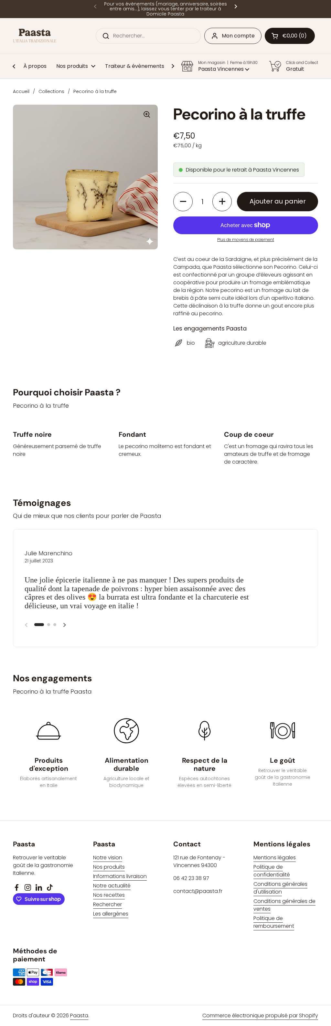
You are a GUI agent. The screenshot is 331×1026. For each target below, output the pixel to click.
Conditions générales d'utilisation (280, 887)
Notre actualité (112, 885)
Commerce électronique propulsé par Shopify (260, 1015)
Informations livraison (120, 876)
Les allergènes (110, 913)
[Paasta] (35, 36)
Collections (51, 91)
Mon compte (238, 35)
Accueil (21, 91)
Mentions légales (274, 857)
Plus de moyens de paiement (245, 239)
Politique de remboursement (273, 922)
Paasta (79, 1015)
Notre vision (107, 857)
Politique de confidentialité (271, 870)
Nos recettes (109, 895)
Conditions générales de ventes (284, 905)
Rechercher (107, 904)
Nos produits (109, 867)
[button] (290, 36)
